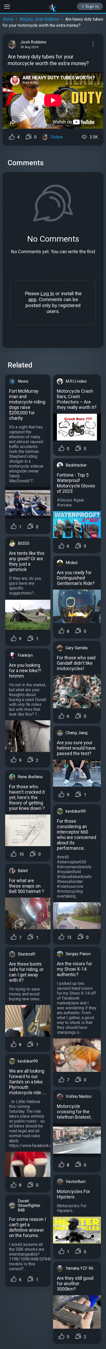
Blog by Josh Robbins (39, 19)
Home (8, 19)
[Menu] (93, 44)
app (32, 299)
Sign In (92, 6)
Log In (47, 293)
